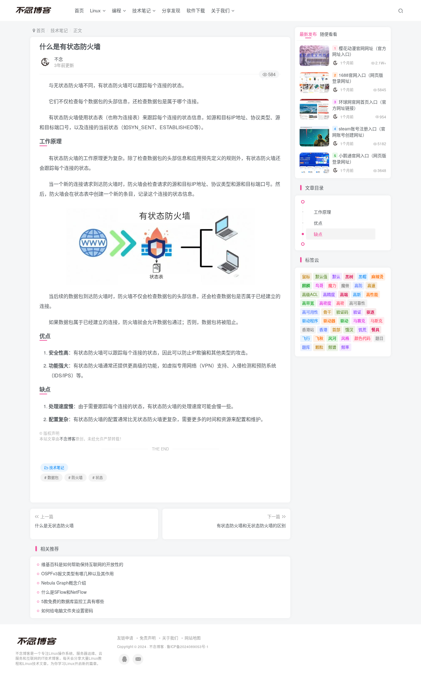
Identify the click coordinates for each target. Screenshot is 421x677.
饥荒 (362, 329)
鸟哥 (319, 285)
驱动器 (329, 320)
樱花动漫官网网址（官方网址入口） (359, 51)
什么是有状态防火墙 (69, 46)
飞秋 (319, 338)
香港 (323, 329)
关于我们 (170, 638)
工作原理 (322, 212)
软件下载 (195, 10)
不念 (58, 59)
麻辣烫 (377, 276)
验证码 (342, 312)
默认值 (321, 276)
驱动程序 (310, 320)
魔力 (332, 285)
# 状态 (97, 477)
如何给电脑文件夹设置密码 (67, 610)
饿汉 (349, 329)
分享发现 (171, 10)
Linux (95, 10)
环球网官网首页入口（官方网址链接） (359, 105)
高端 (344, 294)
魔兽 (345, 285)
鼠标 (306, 276)
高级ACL (310, 294)
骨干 (327, 312)
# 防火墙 (75, 477)
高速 (371, 285)
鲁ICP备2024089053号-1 (188, 646)
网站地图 (193, 638)
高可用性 (310, 312)
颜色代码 (362, 338)
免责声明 (148, 638)
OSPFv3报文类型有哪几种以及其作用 (77, 573)
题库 (306, 347)
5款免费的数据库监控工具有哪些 (72, 601)
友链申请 (125, 638)
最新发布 (308, 34)
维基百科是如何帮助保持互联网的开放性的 (82, 564)
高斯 (357, 294)
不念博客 (67, 438)
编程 (116, 10)
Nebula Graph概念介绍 (63, 583)
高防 (358, 285)
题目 (379, 338)
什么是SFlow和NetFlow (64, 592)
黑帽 (362, 276)
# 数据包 (51, 477)
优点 (318, 223)
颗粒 (319, 347)
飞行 (306, 338)
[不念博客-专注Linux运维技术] (37, 641)
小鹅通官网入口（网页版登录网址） (359, 158)
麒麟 (306, 285)
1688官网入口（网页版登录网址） (357, 78)
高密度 (325, 303)
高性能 (372, 294)
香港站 (308, 329)
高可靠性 (357, 303)
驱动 (344, 320)
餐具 (375, 329)
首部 (336, 329)
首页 (79, 10)
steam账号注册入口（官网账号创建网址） (358, 131)
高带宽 (308, 303)
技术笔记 (141, 10)
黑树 (349, 276)
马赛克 (359, 320)
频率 (345, 347)
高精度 (329, 294)
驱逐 (370, 312)
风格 (345, 338)
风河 (332, 338)
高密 (340, 303)
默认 (336, 276)
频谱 (332, 347)
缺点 (318, 234)
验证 (357, 312)
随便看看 (328, 34)
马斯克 (376, 320)
